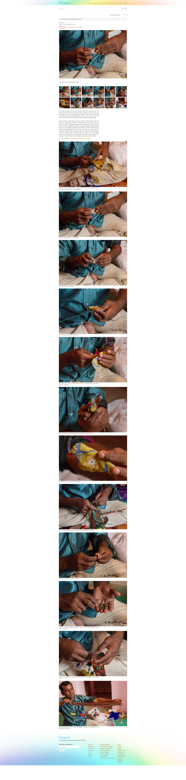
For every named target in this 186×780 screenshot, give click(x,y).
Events (119, 748)
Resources (95, 3)
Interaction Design (105, 750)
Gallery (120, 3)
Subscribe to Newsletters (66, 744)
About (119, 744)
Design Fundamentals (106, 748)
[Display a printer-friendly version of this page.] (125, 28)
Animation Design (105, 744)
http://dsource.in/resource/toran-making (79, 138)
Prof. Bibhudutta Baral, (64, 27)
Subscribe (62, 750)
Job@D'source (121, 750)
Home (61, 19)
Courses (89, 3)
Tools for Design (104, 754)
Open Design (103, 756)
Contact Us (121, 752)
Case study (103, 3)
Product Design (104, 752)
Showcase (110, 3)
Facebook (120, 760)
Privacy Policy (121, 754)
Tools (115, 3)
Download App (122, 756)
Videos (126, 3)
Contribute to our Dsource (107, 758)
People (119, 746)
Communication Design (106, 746)
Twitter (119, 762)
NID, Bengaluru (62, 28)
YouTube (120, 758)
